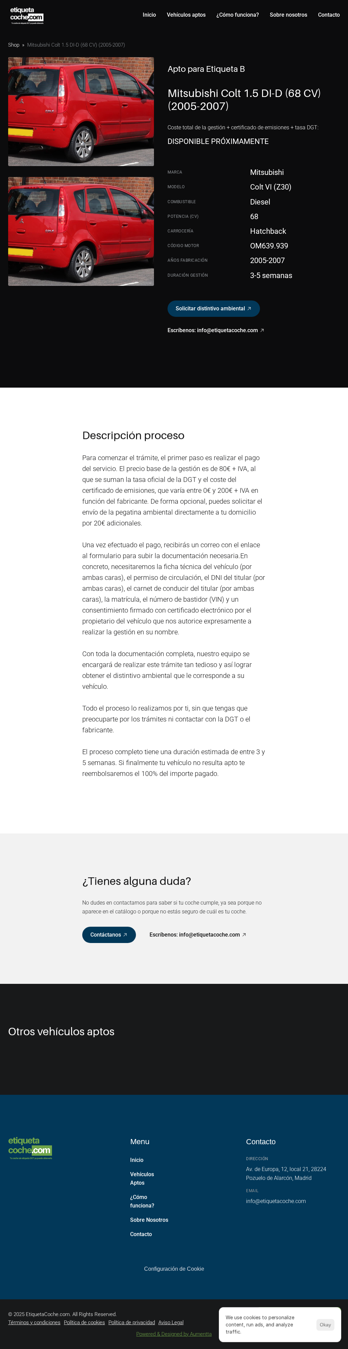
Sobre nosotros (288, 15)
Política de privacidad (131, 1322)
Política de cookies (84, 1322)
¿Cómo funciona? (237, 15)
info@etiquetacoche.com (276, 1201)
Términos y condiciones (34, 1322)
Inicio (149, 15)
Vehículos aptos (186, 15)
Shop (13, 45)
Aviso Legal (171, 1322)
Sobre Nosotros (149, 1220)
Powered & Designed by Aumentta (174, 1334)
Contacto (329, 15)
